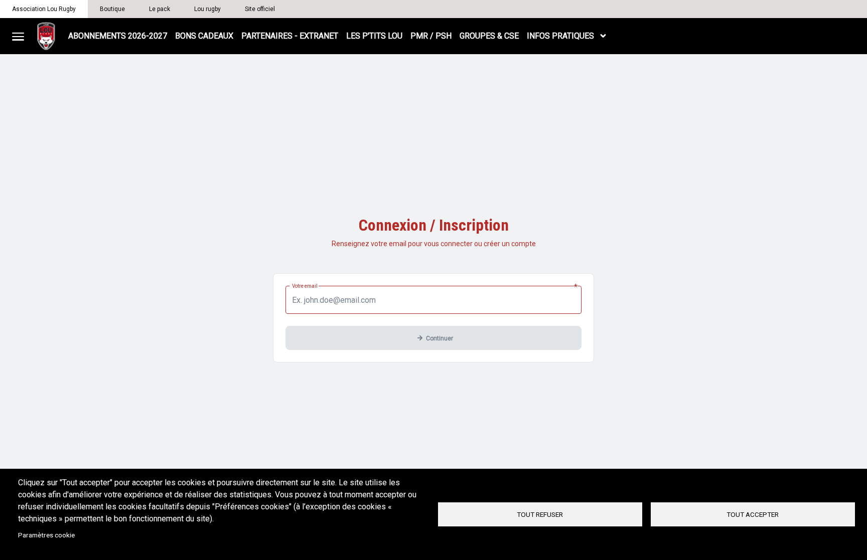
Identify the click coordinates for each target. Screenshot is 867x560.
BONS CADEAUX (204, 36)
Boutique (112, 9)
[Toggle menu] (18, 36)
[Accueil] (46, 36)
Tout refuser (540, 514)
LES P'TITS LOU (374, 36)
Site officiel (260, 9)
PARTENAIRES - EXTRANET (289, 36)
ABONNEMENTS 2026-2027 (117, 36)
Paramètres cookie (46, 535)
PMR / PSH (431, 36)
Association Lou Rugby (44, 9)
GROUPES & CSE (489, 36)
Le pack (159, 9)
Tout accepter (753, 514)
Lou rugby (207, 9)
